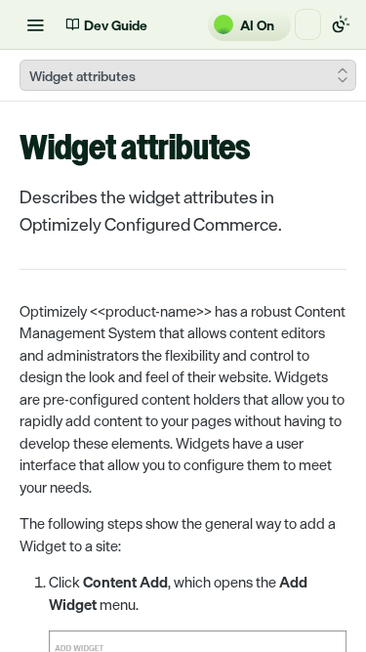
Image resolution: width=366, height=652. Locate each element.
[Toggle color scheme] (340, 24)
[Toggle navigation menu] (35, 24)
